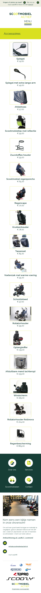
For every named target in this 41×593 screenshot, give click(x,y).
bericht (30, 4)
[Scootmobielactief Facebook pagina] (38, 2)
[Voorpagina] (20, 15)
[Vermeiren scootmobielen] (21, 566)
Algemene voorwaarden (20, 589)
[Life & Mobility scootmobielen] (13, 566)
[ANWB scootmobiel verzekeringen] (28, 570)
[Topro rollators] (21, 575)
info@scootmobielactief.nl (18, 546)
